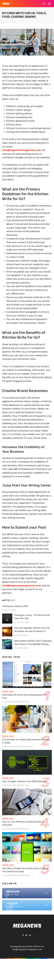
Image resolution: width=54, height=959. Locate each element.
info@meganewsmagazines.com (21, 585)
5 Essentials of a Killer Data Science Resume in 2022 (26, 741)
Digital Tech (8, 691)
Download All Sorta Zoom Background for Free (24, 696)
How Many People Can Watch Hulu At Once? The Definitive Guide (25, 870)
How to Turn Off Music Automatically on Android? (23, 823)
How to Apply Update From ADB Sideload (24, 781)
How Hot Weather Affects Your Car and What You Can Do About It (32, 630)
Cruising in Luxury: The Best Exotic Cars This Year (32, 617)
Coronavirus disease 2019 (15, 606)
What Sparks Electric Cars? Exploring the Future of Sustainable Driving (32, 642)
